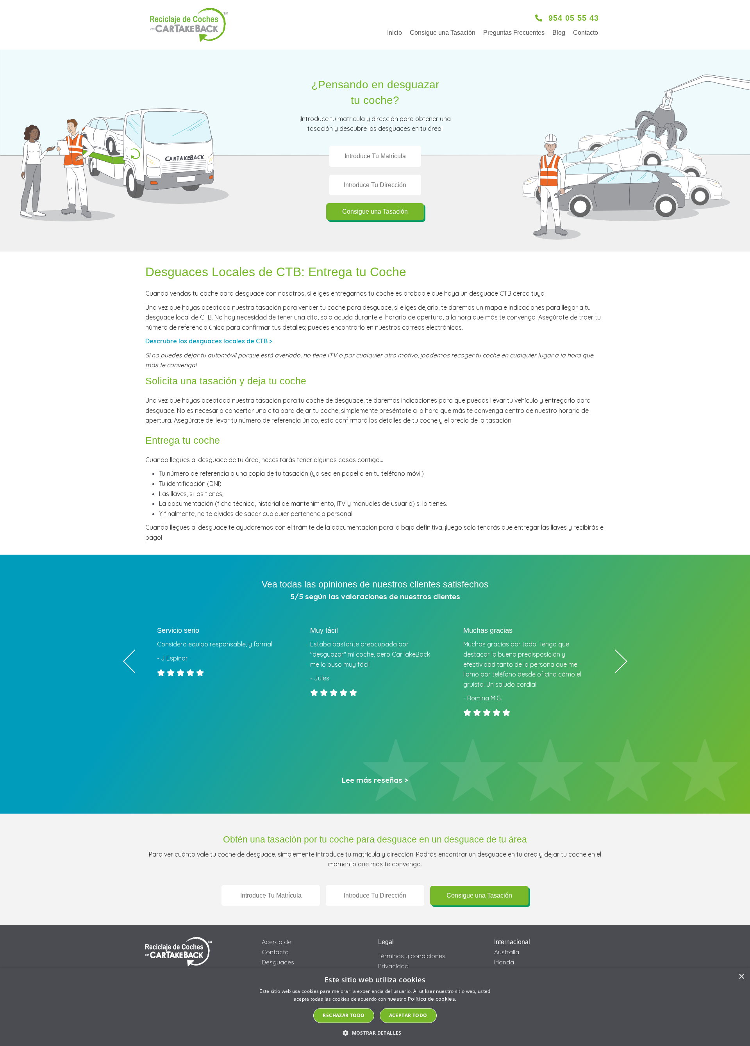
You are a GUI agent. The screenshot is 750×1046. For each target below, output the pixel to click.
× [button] (741, 977)
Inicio (394, 32)
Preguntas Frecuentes (514, 32)
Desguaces (278, 962)
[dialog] (375, 1007)
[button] (375, 1033)
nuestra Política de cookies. (422, 999)
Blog (558, 32)
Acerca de (276, 942)
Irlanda (504, 962)
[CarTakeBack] (189, 25)
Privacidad (393, 966)
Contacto (585, 32)
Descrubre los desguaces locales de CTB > (208, 341)
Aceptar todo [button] (408, 1015)
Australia (506, 952)
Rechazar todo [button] (343, 1015)
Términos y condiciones (411, 956)
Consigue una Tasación (442, 32)
